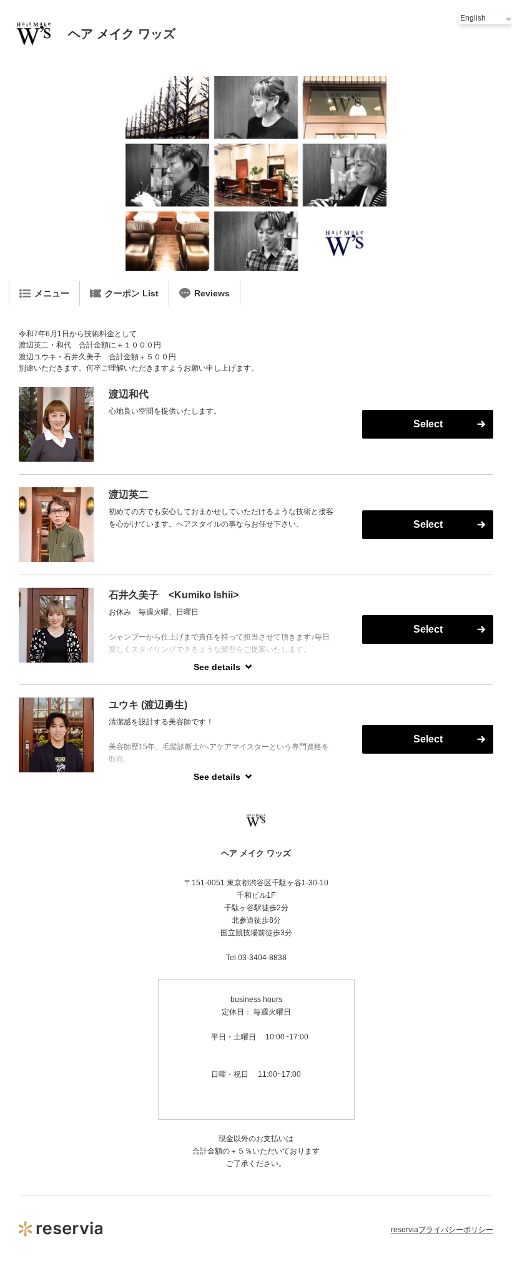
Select (428, 424)
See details (217, 667)
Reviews (212, 293)
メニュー (51, 293)
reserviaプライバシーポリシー (442, 1229)
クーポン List (132, 293)
